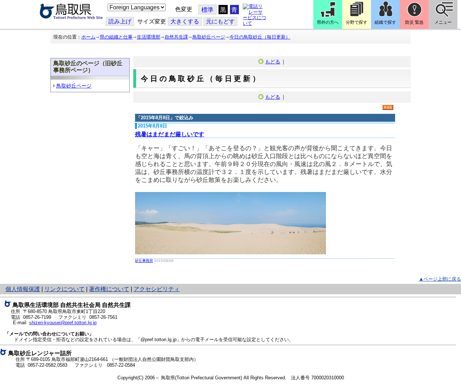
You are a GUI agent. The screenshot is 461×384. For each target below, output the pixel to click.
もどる (272, 61)
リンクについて (64, 289)
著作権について (109, 289)
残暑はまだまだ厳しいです (169, 134)
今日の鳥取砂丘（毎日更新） (259, 37)
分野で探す (356, 22)
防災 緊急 (414, 22)
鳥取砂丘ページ (208, 37)
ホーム (88, 37)
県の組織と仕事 (116, 37)
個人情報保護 (22, 289)
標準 (207, 9)
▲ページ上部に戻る (440, 279)
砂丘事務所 (144, 261)
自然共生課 (176, 37)
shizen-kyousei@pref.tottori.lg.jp (63, 322)
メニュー (443, 22)
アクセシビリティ (157, 289)
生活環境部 (148, 37)
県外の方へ (328, 22)
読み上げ (119, 21)
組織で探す (385, 22)
